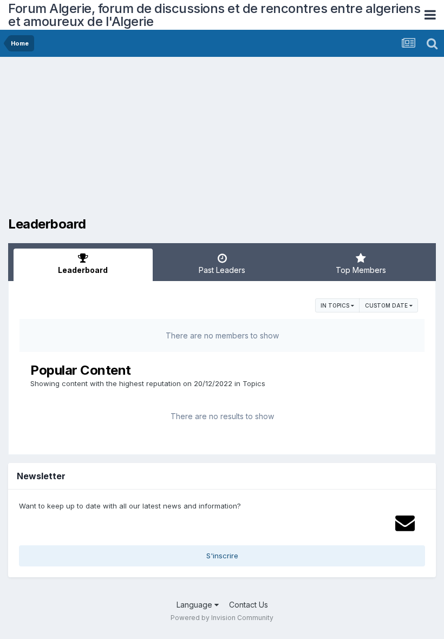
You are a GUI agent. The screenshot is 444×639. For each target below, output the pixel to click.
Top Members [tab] (361, 270)
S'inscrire (222, 555)
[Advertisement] (135, 141)
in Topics (336, 305)
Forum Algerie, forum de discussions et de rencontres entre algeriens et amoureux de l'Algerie (214, 15)
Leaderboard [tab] (83, 270)
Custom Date (387, 305)
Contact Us (248, 604)
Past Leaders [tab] (222, 270)
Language (195, 604)
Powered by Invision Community (222, 618)
